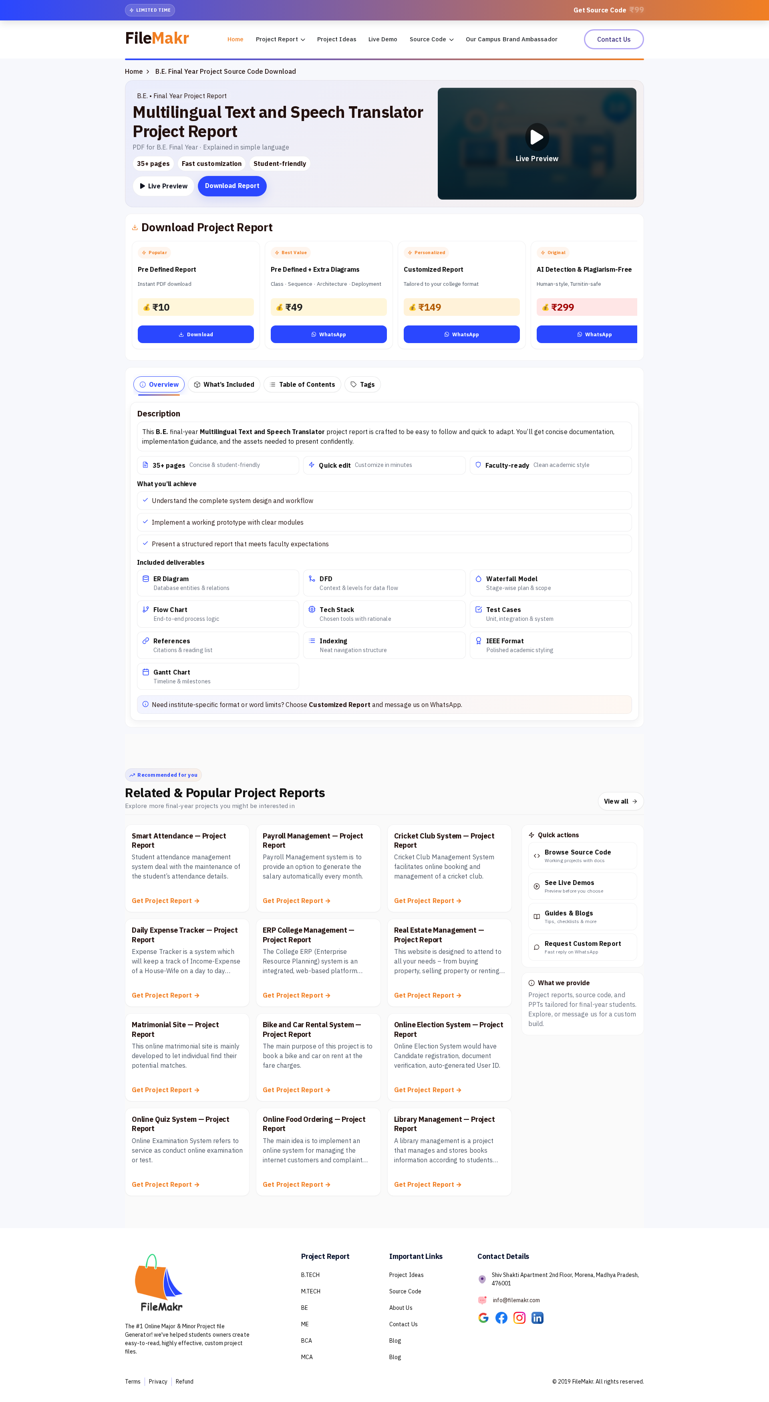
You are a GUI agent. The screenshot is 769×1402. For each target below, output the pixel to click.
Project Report (278, 39)
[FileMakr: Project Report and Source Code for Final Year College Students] (486, 1317)
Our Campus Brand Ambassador (512, 39)
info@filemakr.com (516, 1300)
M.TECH (310, 1291)
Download (200, 334)
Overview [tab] (164, 384)
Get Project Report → (166, 901)
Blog (395, 1340)
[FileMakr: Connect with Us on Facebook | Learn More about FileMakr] (504, 1317)
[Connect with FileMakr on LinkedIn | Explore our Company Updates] (539, 1317)
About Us (401, 1307)
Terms (133, 1381)
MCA (307, 1357)
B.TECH (310, 1275)
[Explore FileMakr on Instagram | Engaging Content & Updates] (522, 1317)
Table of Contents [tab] (307, 384)
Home (235, 39)
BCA (306, 1340)
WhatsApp (332, 334)
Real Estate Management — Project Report (439, 934)
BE (304, 1307)
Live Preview (167, 186)
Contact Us (614, 39)
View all (616, 801)
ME (305, 1324)
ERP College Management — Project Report (308, 934)
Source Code (429, 39)
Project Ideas (336, 39)
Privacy (158, 1381)
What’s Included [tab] (228, 384)
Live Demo (383, 39)
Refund (184, 1381)
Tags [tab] (367, 384)
